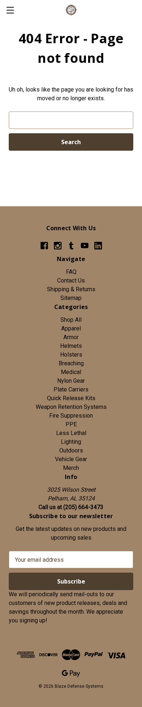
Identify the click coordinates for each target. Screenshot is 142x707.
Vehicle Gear (71, 459)
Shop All (71, 319)
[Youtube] (84, 245)
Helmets (71, 345)
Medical (71, 372)
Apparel (71, 328)
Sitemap (71, 297)
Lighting (71, 441)
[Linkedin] (98, 245)
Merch (71, 467)
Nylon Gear (71, 380)
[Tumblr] (71, 245)
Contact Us (71, 280)
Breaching (71, 363)
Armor (71, 337)
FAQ (71, 271)
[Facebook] (44, 245)
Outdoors (71, 450)
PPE (71, 424)
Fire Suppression (71, 415)
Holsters (71, 354)
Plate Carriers (71, 389)
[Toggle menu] (10, 10)
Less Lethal (71, 433)
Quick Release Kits (71, 398)
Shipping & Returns (71, 289)
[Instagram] (58, 245)
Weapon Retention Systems (71, 406)
